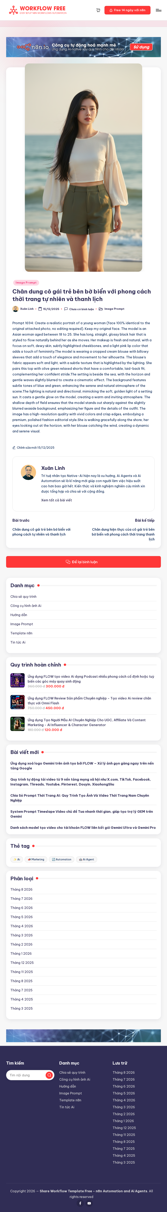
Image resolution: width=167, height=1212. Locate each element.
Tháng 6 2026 (21, 908)
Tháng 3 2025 (21, 1008)
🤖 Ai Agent (86, 859)
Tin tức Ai (17, 642)
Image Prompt (26, 282)
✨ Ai (16, 859)
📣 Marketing (36, 859)
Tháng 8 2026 (21, 889)
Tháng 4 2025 (21, 999)
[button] (127, 10)
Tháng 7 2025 (21, 990)
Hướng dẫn (18, 615)
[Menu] (158, 10)
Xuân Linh (53, 468)
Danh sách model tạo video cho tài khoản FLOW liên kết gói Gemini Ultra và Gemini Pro (83, 828)
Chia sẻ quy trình (23, 597)
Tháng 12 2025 (22, 963)
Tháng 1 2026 (21, 953)
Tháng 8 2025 (21, 981)
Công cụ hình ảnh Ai (25, 606)
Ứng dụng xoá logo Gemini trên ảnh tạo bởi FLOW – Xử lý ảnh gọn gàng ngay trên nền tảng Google (82, 765)
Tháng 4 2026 (21, 926)
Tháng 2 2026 (21, 944)
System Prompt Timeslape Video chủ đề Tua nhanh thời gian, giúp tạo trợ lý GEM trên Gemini (81, 813)
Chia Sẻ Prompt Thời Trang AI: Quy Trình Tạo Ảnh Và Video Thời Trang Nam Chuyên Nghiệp (79, 797)
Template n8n (21, 633)
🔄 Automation (61, 859)
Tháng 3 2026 (21, 935)
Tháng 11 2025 (21, 972)
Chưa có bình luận (81, 309)
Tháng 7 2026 (21, 899)
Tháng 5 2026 (21, 917)
